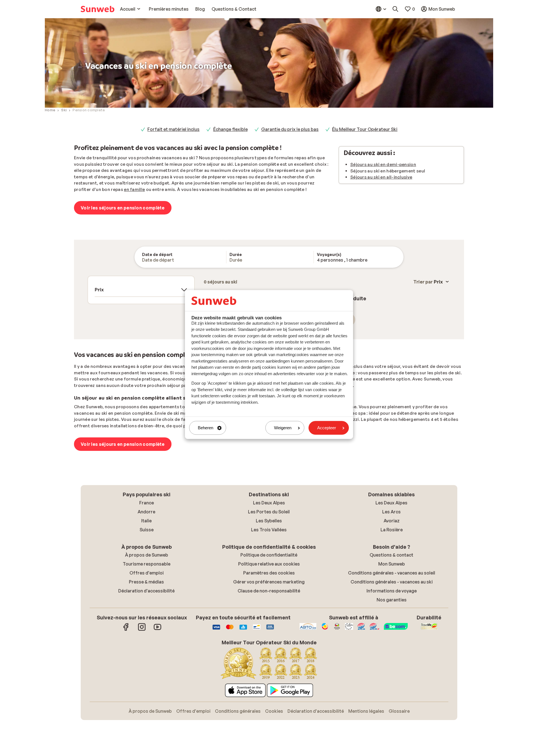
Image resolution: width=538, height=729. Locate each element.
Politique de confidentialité (268, 555)
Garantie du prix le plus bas (290, 129)
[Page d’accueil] (97, 9)
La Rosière (392, 529)
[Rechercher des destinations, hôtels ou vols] (395, 9)
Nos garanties (392, 600)
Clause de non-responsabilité (269, 591)
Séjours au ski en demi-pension (383, 164)
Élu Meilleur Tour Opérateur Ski (364, 129)
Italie (146, 520)
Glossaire (399, 711)
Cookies (274, 711)
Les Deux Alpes (269, 503)
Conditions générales (238, 711)
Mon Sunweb (391, 564)
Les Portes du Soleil (269, 512)
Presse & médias (146, 582)
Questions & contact (391, 555)
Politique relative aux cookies (269, 564)
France (146, 503)
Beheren (205, 427)
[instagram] (141, 630)
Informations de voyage (392, 591)
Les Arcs (391, 512)
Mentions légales (366, 711)
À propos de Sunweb (146, 555)
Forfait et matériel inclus (173, 129)
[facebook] (126, 630)
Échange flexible (230, 129)
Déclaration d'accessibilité (146, 591)
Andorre (146, 512)
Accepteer (326, 427)
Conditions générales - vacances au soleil (391, 573)
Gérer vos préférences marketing (269, 582)
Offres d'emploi (146, 573)
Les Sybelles (269, 520)
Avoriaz (392, 520)
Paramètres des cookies (269, 573)
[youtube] (157, 630)
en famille (134, 189)
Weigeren (282, 427)
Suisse (147, 529)
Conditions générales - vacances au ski (392, 582)
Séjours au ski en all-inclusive (381, 177)
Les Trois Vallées (269, 529)
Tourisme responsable (146, 564)
